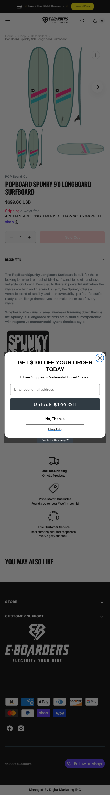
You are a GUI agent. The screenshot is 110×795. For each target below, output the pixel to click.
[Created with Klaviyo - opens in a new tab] (55, 440)
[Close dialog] (100, 358)
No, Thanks (55, 419)
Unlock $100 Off (55, 404)
